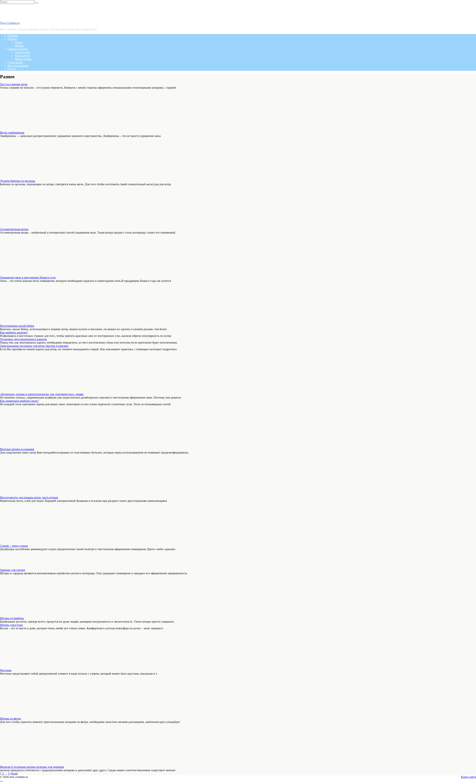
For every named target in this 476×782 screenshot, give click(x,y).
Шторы (19, 45)
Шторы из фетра (10, 718)
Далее (14, 773)
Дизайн (12, 39)
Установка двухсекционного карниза (23, 339)
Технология (22, 55)
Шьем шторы (23, 59)
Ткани (19, 42)
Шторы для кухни (11, 624)
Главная (12, 35)
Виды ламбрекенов (12, 132)
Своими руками (17, 49)
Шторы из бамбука (12, 618)
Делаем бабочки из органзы (17, 180)
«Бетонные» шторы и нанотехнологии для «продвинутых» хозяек (42, 394)
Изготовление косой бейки (17, 325)
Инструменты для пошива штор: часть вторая (29, 497)
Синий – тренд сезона (14, 545)
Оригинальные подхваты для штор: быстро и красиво (34, 345)
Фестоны (6, 670)
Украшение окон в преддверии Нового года (28, 277)
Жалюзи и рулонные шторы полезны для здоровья (32, 766)
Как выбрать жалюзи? (14, 332)
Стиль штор (14, 62)
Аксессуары (22, 52)
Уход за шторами (18, 65)
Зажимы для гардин (12, 569)
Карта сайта (468, 776)
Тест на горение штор (14, 84)
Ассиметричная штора (14, 229)
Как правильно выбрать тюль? (19, 400)
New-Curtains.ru (10, 23)
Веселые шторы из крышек (17, 449)
